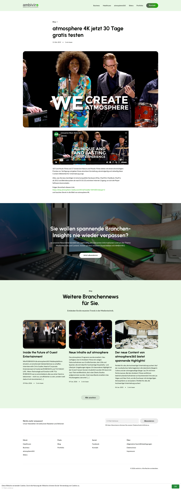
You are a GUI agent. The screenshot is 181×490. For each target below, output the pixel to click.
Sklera (131, 5)
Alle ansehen (90, 397)
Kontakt (152, 5)
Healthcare (107, 5)
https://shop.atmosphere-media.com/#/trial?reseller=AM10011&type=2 (79, 190)
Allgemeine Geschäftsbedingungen (139, 444)
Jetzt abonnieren (90, 255)
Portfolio (140, 5)
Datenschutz (131, 448)
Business (96, 5)
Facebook (95, 444)
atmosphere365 (120, 5)
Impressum (131, 451)
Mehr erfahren (8, 488)
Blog (54, 22)
